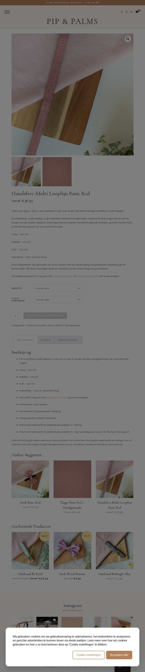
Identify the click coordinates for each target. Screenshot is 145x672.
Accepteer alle (119, 654)
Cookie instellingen (89, 654)
